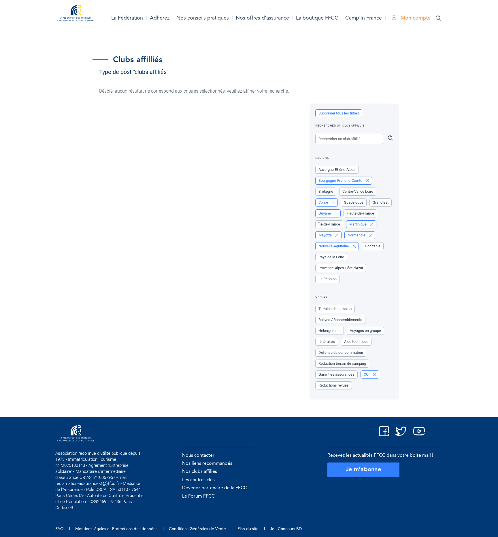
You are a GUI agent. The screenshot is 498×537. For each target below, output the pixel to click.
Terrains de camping (335, 309)
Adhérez (159, 18)
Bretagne (325, 191)
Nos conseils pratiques (202, 18)
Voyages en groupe (365, 330)
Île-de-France (329, 224)
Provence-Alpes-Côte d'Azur (340, 268)
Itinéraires (326, 341)
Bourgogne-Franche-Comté (340, 180)
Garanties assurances (336, 374)
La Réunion (327, 279)
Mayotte (325, 235)
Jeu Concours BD (286, 529)
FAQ (59, 529)
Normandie (357, 235)
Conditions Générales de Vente (197, 529)
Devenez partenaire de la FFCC (214, 488)
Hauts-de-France (360, 213)
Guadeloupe (353, 202)
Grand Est (380, 202)
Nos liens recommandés (207, 463)
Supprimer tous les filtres (338, 113)
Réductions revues (333, 385)
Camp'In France (363, 18)
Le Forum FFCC (198, 496)
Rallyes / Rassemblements (340, 320)
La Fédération (127, 18)
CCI (367, 374)
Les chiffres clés (198, 480)
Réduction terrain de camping (342, 363)
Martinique (358, 224)
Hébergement (329, 330)
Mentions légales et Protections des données (116, 529)
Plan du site (248, 529)
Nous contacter (198, 455)
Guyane (325, 213)
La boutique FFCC (317, 18)
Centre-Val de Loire (357, 191)
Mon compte (415, 18)
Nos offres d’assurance (262, 18)
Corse (323, 202)
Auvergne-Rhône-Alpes (337, 169)
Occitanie (372, 246)
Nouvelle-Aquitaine (334, 246)
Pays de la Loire (331, 257)
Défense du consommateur (340, 352)
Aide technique (356, 341)
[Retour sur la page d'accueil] (75, 14)
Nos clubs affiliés (199, 471)
